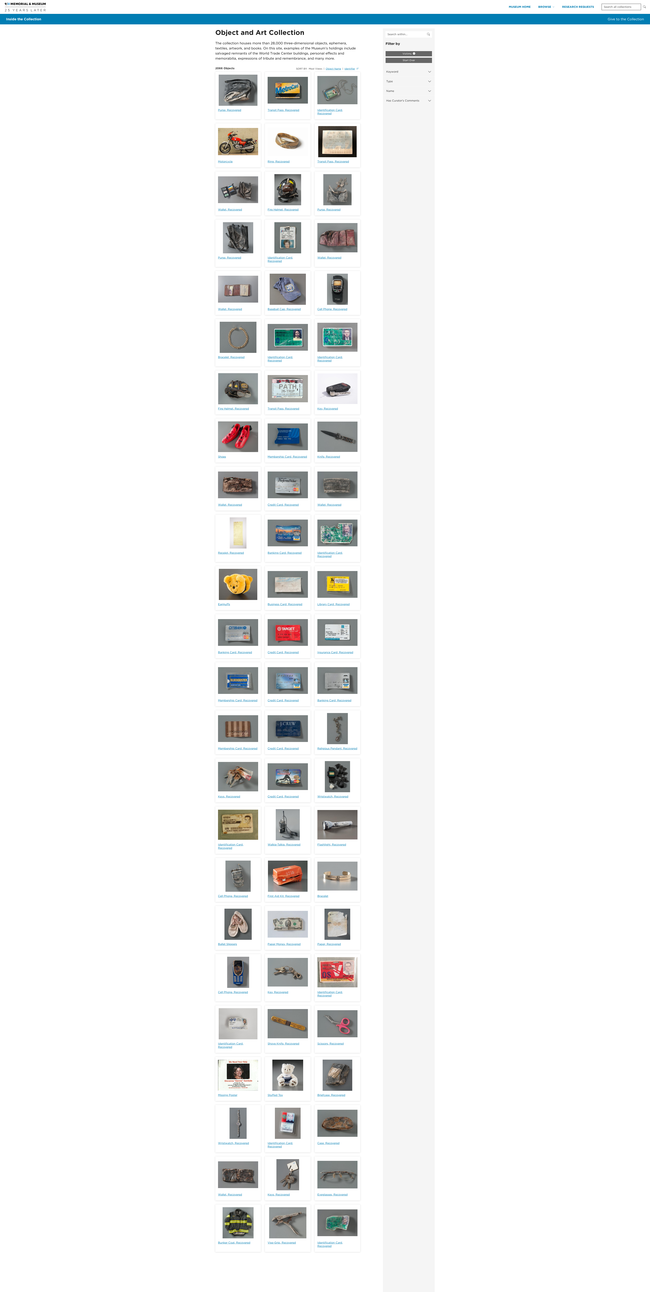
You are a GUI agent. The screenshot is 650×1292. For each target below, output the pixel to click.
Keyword (392, 71)
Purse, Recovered (229, 110)
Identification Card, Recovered (330, 111)
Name (390, 91)
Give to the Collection (626, 19)
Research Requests (578, 6)
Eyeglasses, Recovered (332, 1194)
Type (389, 81)
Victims (407, 53)
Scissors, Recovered (330, 1043)
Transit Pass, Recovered (283, 110)
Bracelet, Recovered (231, 357)
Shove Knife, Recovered (283, 1043)
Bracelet (322, 896)
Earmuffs (224, 604)
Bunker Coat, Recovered (234, 1242)
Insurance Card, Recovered (335, 652)
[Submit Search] (644, 7)
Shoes (222, 456)
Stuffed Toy (275, 1095)
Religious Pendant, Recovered (337, 748)
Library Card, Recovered (333, 604)
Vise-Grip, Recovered (282, 1242)
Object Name (333, 68)
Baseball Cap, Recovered (284, 309)
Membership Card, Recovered (287, 456)
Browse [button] (544, 6)
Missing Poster (227, 1095)
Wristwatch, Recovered (332, 796)
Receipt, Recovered (231, 552)
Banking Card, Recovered (285, 552)
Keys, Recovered (229, 796)
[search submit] (428, 34)
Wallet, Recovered (230, 209)
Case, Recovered (328, 1143)
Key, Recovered (327, 408)
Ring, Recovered (279, 161)
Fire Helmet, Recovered (283, 209)
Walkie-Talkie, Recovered (284, 844)
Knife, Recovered (328, 456)
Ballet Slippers (227, 944)
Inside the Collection (23, 19)
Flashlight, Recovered (331, 844)
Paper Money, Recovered (284, 944)
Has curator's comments (402, 100)
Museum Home (520, 6)
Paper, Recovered (329, 944)
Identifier (349, 68)
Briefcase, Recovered (331, 1095)
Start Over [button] (409, 60)
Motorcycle (225, 161)
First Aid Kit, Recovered (283, 896)
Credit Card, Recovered (283, 504)
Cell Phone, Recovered (332, 309)
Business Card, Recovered (285, 604)
